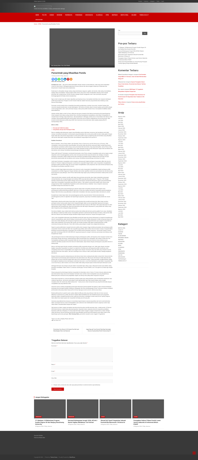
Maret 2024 (121, 172)
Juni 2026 (120, 120)
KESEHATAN (39, 19)
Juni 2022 (120, 213)
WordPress (72, 457)
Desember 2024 (122, 155)
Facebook (146, 1)
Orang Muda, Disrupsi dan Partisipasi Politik (64, 129)
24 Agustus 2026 (39, 426)
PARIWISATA (68, 15)
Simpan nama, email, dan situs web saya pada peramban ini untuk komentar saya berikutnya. (77, 385)
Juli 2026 (120, 118)
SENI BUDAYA (89, 15)
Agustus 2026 (121, 116)
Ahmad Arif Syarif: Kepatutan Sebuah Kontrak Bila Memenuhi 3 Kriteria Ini (113, 421)
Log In (162, 1)
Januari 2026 (121, 130)
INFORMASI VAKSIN (123, 237)
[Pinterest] (68, 79)
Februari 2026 (121, 128)
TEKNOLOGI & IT (144, 15)
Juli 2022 (120, 211)
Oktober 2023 (121, 182)
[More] (71, 79)
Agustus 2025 (121, 139)
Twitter (157, 1)
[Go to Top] (194, 453)
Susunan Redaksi (38, 435)
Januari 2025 (121, 153)
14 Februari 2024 (55, 75)
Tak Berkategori (122, 259)
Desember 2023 (122, 178)
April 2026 (120, 124)
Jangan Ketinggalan (42, 397)
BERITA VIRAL (124, 15)
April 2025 (120, 147)
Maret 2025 (121, 149)
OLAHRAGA (99, 15)
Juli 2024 (120, 165)
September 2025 (122, 138)
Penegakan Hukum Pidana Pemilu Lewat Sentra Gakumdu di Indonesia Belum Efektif (147, 422)
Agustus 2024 (121, 163)
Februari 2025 (121, 151)
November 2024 (122, 157)
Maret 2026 (121, 126)
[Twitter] (62, 79)
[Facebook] (53, 79)
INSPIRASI (115, 15)
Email (53, 371)
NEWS (37, 15)
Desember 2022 (122, 201)
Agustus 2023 (121, 186)
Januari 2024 (121, 176)
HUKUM (52, 15)
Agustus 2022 (121, 209)
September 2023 (122, 184)
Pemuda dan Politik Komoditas (61, 128)
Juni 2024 (120, 166)
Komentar (54, 346)
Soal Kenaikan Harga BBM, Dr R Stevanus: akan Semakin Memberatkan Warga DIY (132, 76)
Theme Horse (53, 457)
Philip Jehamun (64, 75)
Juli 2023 (120, 188)
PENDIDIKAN (78, 15)
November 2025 (122, 134)
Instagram (152, 1)
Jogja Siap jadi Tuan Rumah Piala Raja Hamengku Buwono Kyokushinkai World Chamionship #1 (98, 330)
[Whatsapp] (59, 79)
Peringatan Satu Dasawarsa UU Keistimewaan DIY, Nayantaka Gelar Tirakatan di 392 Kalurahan (131, 97)
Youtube (140, 1)
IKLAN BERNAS (122, 235)
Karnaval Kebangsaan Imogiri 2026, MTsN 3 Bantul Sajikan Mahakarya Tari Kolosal (82, 421)
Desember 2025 (122, 132)
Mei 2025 (120, 145)
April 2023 (120, 194)
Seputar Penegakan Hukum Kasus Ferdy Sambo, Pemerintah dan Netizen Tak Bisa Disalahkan (132, 84)
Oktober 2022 (121, 205)
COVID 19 (120, 230)
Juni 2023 (120, 190)
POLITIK (44, 15)
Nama (53, 364)
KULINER (134, 15)
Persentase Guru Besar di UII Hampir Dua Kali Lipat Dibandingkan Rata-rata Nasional (66, 330)
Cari (119, 30)
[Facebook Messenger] (56, 79)
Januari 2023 (121, 199)
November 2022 (122, 203)
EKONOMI (59, 15)
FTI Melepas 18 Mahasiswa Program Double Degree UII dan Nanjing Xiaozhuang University (49, 422)
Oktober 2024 (121, 159)
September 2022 (122, 207)
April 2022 (120, 217)
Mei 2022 (120, 215)
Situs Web (54, 378)
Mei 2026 (120, 122)
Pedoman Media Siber (39, 437)
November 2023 (122, 180)
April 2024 (120, 170)
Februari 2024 (121, 174)
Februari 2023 (121, 197)
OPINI (107, 15)
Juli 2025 (120, 141)
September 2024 (122, 161)
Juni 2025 (120, 143)
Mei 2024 (120, 168)
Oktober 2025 (121, 136)
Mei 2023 (120, 192)
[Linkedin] (65, 79)
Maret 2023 (121, 195)
